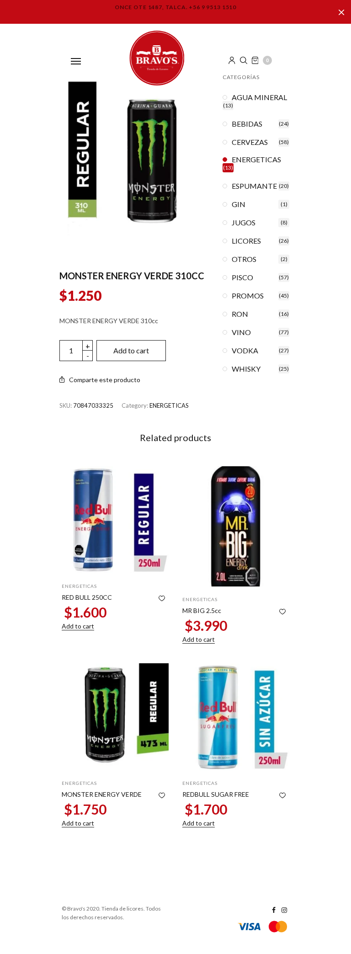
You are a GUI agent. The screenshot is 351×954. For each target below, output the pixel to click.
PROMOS (248, 295)
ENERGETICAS (169, 405)
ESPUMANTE (254, 186)
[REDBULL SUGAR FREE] (235, 716)
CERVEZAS (250, 142)
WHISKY (246, 369)
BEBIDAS (247, 124)
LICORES (246, 241)
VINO (241, 332)
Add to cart (131, 350)
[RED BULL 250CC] (115, 519)
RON (240, 314)
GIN (238, 204)
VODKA (245, 350)
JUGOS (243, 222)
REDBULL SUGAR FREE (215, 794)
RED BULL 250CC (87, 597)
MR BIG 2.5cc (201, 610)
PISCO (242, 277)
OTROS (244, 259)
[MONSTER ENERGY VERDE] (115, 716)
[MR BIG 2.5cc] (235, 526)
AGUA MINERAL (259, 97)
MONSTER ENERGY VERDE (102, 794)
